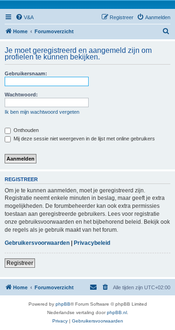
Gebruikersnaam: (26, 73)
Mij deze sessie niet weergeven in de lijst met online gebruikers (83, 138)
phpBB (63, 304)
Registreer (20, 263)
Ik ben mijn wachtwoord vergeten (42, 112)
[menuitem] (24, 17)
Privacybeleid (92, 243)
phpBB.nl (117, 312)
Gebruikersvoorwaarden (37, 243)
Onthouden (25, 130)
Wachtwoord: (21, 94)
